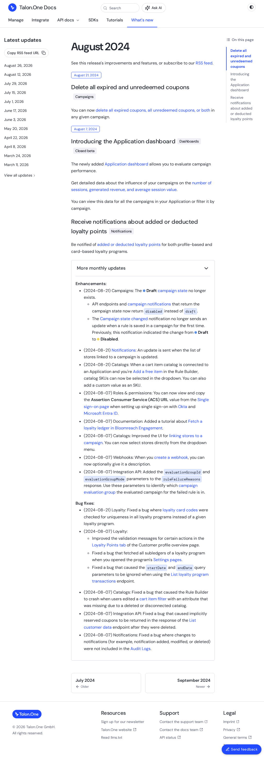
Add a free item (147, 371)
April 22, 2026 (16, 137)
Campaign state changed (124, 318)
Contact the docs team (179, 729)
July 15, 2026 (15, 92)
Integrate (40, 20)
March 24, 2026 (17, 155)
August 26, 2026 (18, 65)
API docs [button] (65, 20)
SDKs (93, 20)
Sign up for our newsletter (122, 721)
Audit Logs (140, 648)
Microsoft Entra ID (101, 413)
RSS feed (204, 63)
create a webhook (171, 457)
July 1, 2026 (14, 101)
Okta (182, 406)
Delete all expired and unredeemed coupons (241, 58)
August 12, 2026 (17, 74)
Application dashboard (126, 164)
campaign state (172, 290)
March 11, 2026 (16, 164)
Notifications (124, 350)
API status (168, 737)
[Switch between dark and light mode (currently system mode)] (251, 7)
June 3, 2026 (15, 119)
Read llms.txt (111, 737)
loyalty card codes (180, 510)
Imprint (229, 721)
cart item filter (153, 599)
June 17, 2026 (15, 110)
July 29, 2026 (15, 83)
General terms (235, 737)
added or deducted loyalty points (129, 244)
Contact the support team (181, 721)
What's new (142, 20)
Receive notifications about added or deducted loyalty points (241, 108)
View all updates (18, 175)
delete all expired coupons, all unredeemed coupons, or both (153, 110)
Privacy (229, 729)
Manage (15, 20)
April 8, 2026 (15, 146)
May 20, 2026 (16, 128)
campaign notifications (149, 304)
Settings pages (167, 559)
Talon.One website (116, 729)
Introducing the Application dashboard (239, 82)
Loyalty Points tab (109, 545)
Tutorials (114, 20)
